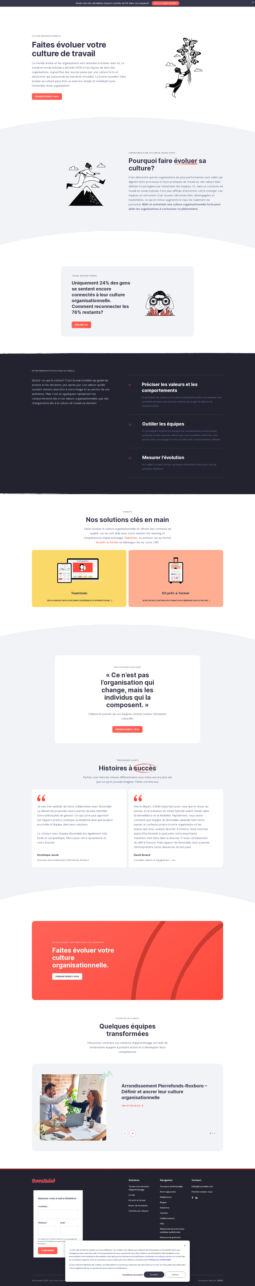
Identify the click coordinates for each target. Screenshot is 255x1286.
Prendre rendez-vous (47, 96)
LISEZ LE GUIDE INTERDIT (165, 3)
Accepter (154, 1274)
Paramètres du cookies (132, 1274)
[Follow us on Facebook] (192, 1198)
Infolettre (164, 1207)
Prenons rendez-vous (127, 729)
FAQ (162, 1223)
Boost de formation (138, 1205)
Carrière (164, 1213)
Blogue (163, 1202)
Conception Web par (210, 1280)
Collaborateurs (167, 1218)
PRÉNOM (42, 1223)
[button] (132, 1133)
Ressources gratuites (170, 1237)
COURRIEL (43, 1206)
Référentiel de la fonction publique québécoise (172, 1230)
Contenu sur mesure (138, 1210)
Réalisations (166, 1197)
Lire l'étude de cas (131, 1106)
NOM (62, 1223)
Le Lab (132, 1195)
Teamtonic (130, 538)
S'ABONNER (47, 1250)
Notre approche (168, 1191)
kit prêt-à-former (107, 542)
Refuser (175, 1274)
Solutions (134, 1180)
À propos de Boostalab (171, 1186)
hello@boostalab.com (202, 1186)
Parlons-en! (81, 325)
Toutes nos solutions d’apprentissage (139, 1188)
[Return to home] (43, 1181)
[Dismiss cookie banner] (185, 1245)
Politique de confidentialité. (159, 1260)
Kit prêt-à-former (137, 1200)
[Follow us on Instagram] (196, 1198)
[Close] (252, 2)
